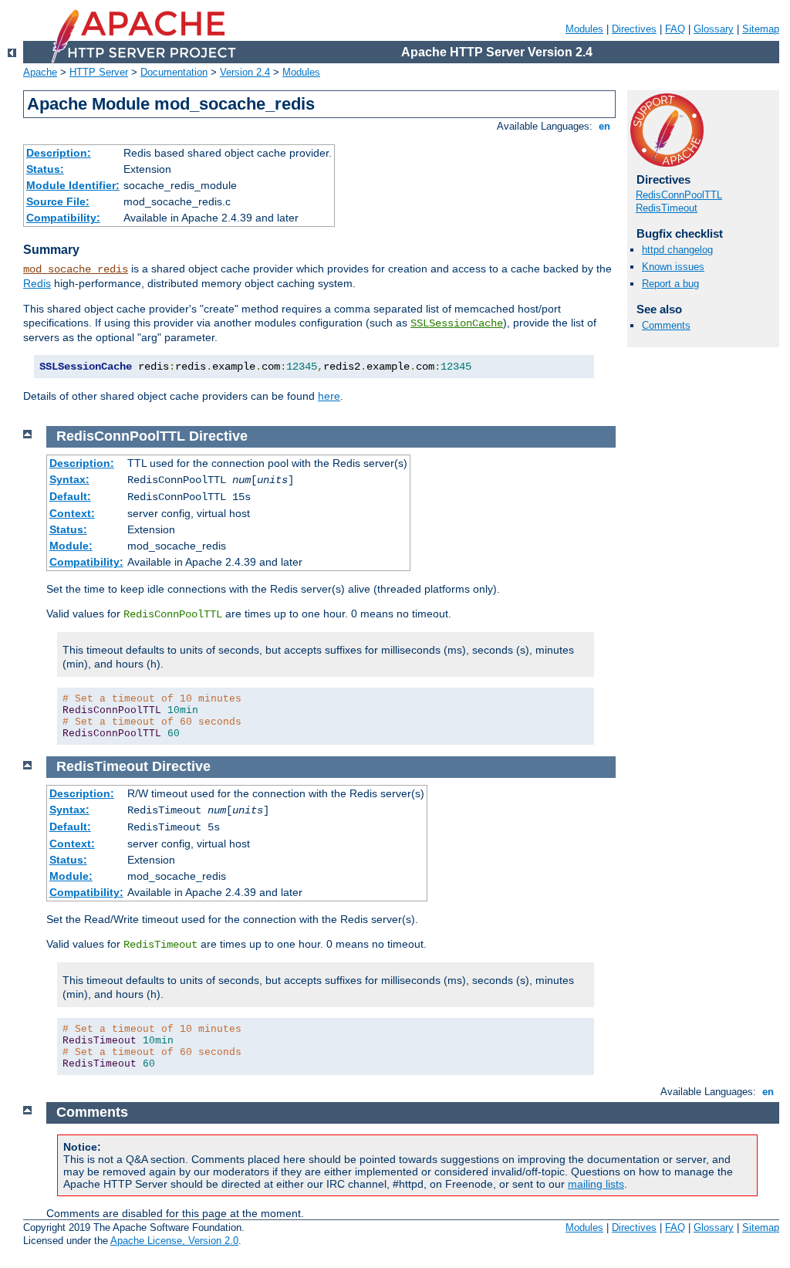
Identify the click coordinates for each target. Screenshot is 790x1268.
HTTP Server (98, 72)
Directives (634, 29)
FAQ (675, 29)
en (604, 126)
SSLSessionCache (456, 323)
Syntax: (69, 479)
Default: (70, 496)
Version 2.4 (245, 72)
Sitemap (760, 29)
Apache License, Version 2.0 (174, 1240)
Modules (584, 29)
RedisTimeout (666, 208)
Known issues (673, 266)
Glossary (714, 29)
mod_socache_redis (75, 269)
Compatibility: (63, 217)
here (329, 396)
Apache (40, 72)
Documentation (174, 72)
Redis (37, 283)
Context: (72, 513)
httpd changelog (677, 249)
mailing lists (596, 1184)
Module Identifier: (73, 185)
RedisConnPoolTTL (679, 195)
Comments (666, 325)
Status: (45, 169)
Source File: (57, 201)
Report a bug (670, 283)
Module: (71, 545)
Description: (58, 153)
